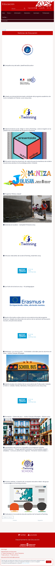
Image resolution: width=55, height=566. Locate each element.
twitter (23, 535)
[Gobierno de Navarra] (28, 544)
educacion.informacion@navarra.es (10, 557)
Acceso (41, 8)
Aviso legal (4, 549)
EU (50, 8)
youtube (33, 535)
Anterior (15, 520)
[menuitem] (3, 13)
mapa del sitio (32, 8)
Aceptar (48, 561)
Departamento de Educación (27, 540)
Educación (8, 4)
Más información (25, 563)
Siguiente (40, 520)
